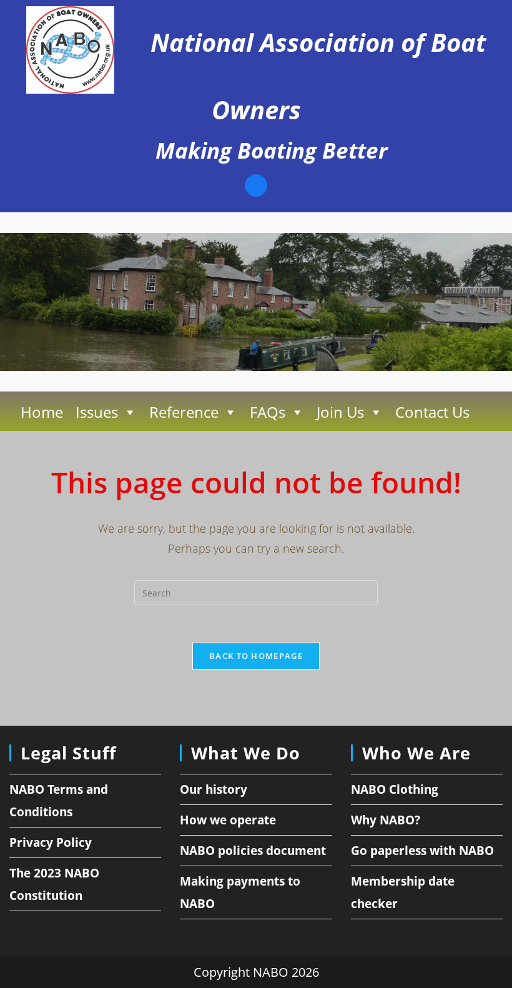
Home (42, 412)
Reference (184, 412)
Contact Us (432, 412)
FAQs (267, 412)
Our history (213, 789)
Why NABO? (385, 820)
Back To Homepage (256, 655)
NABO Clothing (394, 789)
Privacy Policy (50, 842)
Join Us (340, 412)
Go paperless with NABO (422, 850)
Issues (97, 412)
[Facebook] (256, 187)
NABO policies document (253, 850)
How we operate (228, 820)
